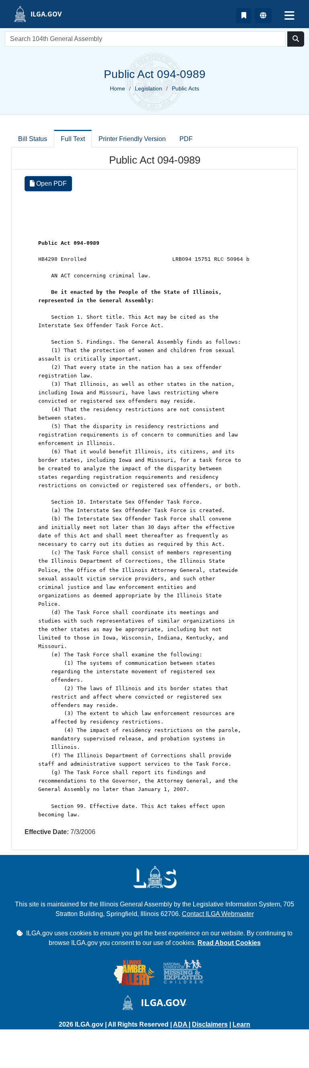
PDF (186, 138)
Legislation (148, 88)
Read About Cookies (229, 942)
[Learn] (243, 15)
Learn (241, 1024)
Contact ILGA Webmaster (218, 913)
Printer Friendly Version (132, 138)
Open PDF (51, 183)
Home (117, 88)
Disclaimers (210, 1024)
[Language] (263, 15)
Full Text (73, 138)
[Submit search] (295, 39)
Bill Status (32, 138)
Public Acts (185, 88)
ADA (181, 1024)
